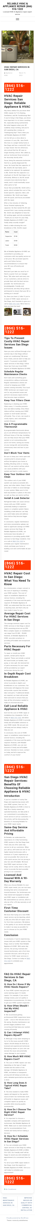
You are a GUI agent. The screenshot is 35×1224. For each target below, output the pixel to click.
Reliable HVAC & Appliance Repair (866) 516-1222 (17, 6)
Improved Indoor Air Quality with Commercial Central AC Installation (26, 1204)
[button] (17, 19)
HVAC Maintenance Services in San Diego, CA (8, 1201)
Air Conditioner (11, 1189)
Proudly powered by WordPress (17, 1218)
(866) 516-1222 (15, 87)
